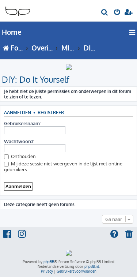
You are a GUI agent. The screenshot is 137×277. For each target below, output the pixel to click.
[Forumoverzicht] (17, 9)
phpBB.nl (91, 266)
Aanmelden (17, 112)
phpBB (48, 261)
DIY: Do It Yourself (35, 79)
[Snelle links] (132, 32)
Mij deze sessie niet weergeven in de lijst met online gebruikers (63, 166)
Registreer (51, 112)
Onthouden (23, 156)
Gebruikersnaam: (22, 123)
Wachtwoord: (19, 141)
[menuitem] (104, 13)
